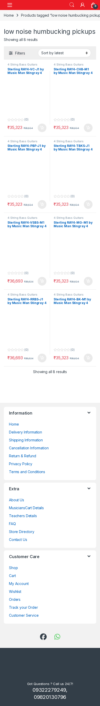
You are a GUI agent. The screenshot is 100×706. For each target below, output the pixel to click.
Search (72, 5)
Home (9, 15)
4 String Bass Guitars (22, 64)
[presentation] (95, 414)
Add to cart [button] (42, 128)
